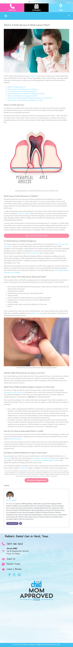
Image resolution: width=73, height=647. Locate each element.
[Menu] (6, 16)
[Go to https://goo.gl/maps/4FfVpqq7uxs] (61, 7)
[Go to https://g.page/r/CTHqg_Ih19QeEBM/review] (36, 570)
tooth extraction (15, 439)
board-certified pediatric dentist (49, 460)
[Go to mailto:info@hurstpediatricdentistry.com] (36, 559)
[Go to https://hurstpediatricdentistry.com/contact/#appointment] (36, 7)
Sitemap (53, 644)
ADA (58, 644)
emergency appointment (42, 458)
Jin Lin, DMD (11, 500)
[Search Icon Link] (69, 16)
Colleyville (24, 468)
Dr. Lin (33, 460)
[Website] (20, 523)
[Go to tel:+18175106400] (12, 7)
